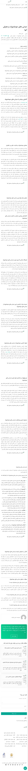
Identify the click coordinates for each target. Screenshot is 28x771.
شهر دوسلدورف (24, 102)
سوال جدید (14, 636)
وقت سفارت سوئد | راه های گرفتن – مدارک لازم (22, 740)
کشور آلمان (21, 119)
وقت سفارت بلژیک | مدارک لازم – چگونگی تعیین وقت (10, 745)
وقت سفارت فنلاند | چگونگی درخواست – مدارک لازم (9, 740)
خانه (26, 4)
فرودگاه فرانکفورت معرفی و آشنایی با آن (14, 676)
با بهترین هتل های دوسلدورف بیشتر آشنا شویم (12, 662)
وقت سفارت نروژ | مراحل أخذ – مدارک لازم (21, 745)
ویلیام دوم (8, 352)
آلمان (23, 4)
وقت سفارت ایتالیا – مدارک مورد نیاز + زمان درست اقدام (21, 736)
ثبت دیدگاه (14, 713)
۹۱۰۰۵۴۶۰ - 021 (4, 36)
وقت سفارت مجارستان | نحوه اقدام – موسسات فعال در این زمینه (9, 735)
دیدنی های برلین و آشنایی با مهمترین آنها (13, 648)
